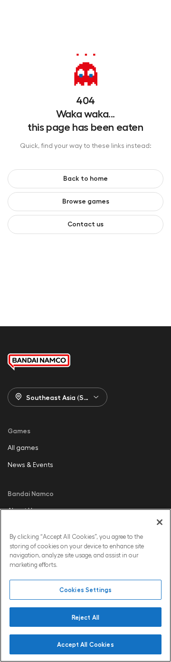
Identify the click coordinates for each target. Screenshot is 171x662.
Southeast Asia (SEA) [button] (60, 397)
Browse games (85, 200)
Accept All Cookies (85, 644)
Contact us (85, 223)
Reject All (85, 617)
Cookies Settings (85, 589)
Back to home (85, 178)
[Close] (159, 522)
